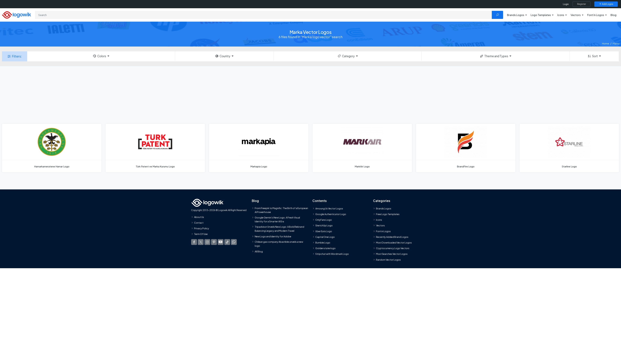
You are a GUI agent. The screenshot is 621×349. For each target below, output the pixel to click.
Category (348, 56)
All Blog (259, 251)
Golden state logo (325, 248)
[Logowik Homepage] (16, 14)
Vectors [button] (576, 15)
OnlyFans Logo (323, 219)
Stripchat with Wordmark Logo (332, 254)
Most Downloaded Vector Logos (394, 242)
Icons (379, 219)
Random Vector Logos (388, 259)
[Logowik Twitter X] (201, 242)
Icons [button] (560, 15)
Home (605, 43)
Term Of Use (201, 234)
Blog (613, 15)
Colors (101, 56)
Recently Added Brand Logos (392, 236)
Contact (198, 222)
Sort (595, 56)
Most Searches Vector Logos (392, 254)
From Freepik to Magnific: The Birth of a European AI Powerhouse (281, 210)
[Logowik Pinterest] (214, 242)
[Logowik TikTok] (227, 242)
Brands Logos (383, 208)
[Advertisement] (310, 94)
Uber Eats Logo (323, 231)
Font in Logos (383, 231)
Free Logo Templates (387, 214)
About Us (199, 217)
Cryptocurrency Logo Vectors (392, 248)
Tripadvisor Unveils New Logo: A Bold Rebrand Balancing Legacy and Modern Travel (279, 228)
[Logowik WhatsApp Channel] (234, 242)
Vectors (380, 225)
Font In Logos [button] (595, 15)
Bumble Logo (322, 242)
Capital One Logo (325, 236)
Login (566, 4)
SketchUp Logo (324, 225)
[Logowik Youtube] (220, 242)
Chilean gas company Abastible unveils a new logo (279, 243)
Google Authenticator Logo (330, 214)
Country (225, 56)
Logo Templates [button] (541, 15)
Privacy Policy (201, 228)
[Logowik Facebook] (194, 242)
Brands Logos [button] (515, 15)
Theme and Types (496, 56)
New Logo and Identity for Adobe (273, 236)
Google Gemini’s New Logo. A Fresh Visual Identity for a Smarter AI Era (277, 219)
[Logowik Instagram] (207, 242)
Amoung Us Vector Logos (329, 208)
